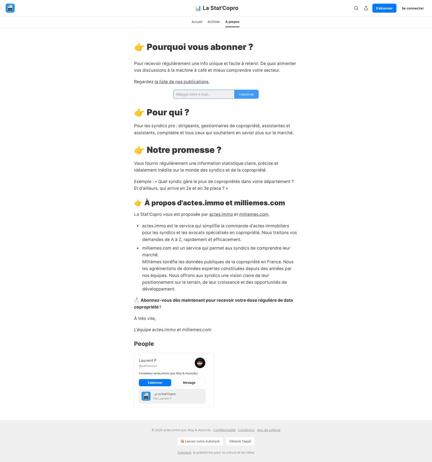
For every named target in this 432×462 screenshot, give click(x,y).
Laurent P (147, 360)
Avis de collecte (268, 430)
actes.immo (221, 214)
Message (189, 383)
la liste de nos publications (182, 81)
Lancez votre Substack (202, 441)
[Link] (127, 46)
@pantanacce (148, 366)
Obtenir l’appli (240, 441)
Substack (184, 452)
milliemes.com (253, 214)
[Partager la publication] (366, 8)
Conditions (246, 430)
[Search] (356, 8)
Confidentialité (225, 430)
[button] (197, 21)
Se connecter (413, 8)
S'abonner (384, 8)
